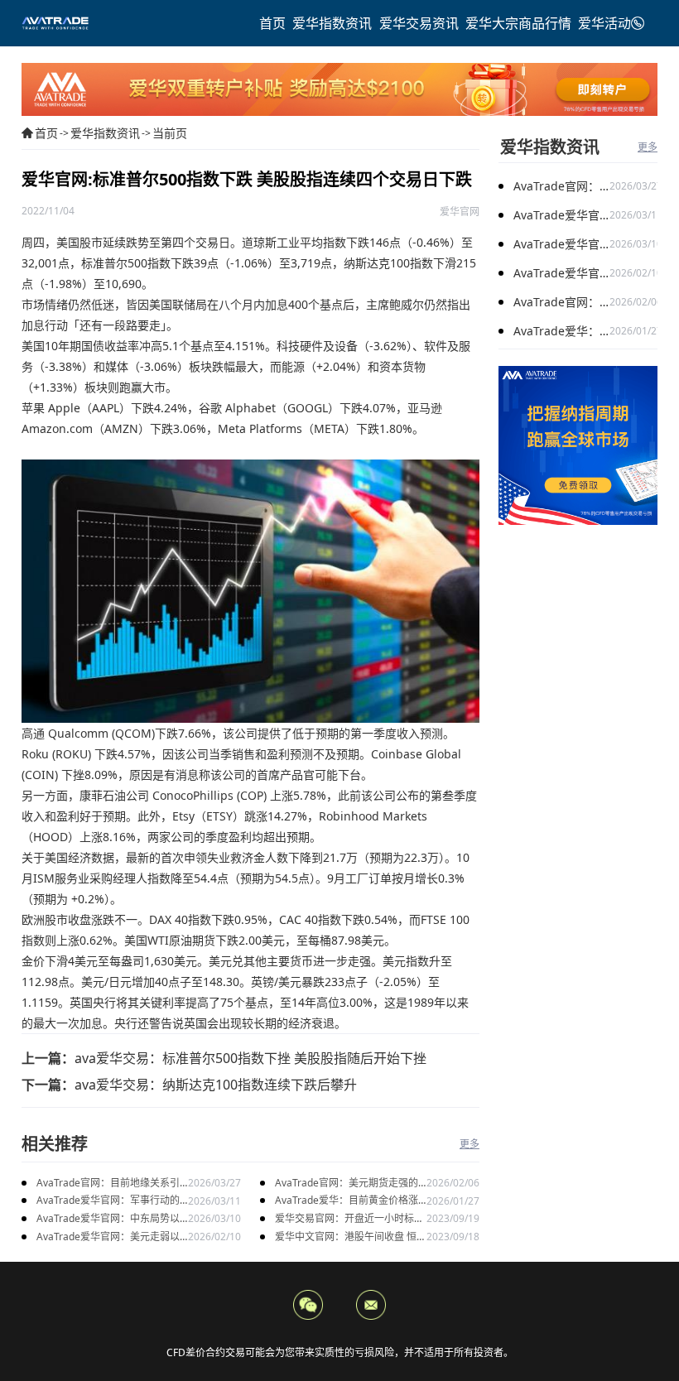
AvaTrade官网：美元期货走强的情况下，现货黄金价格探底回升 (346, 1183)
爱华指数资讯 (105, 133)
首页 (46, 133)
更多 (469, 1144)
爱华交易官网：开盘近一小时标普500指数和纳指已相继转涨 (349, 1219)
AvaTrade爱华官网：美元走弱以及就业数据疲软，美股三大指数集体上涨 (110, 1237)
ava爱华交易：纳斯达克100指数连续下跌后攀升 (216, 1084)
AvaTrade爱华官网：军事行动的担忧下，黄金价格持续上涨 (108, 1201)
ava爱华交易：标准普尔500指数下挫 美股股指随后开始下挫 (250, 1058)
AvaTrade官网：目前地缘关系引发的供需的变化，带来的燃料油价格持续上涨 (110, 1183)
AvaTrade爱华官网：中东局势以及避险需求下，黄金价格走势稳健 (110, 1219)
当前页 (169, 133)
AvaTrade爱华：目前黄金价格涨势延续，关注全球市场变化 (346, 1201)
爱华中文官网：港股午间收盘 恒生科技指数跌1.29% (350, 1237)
